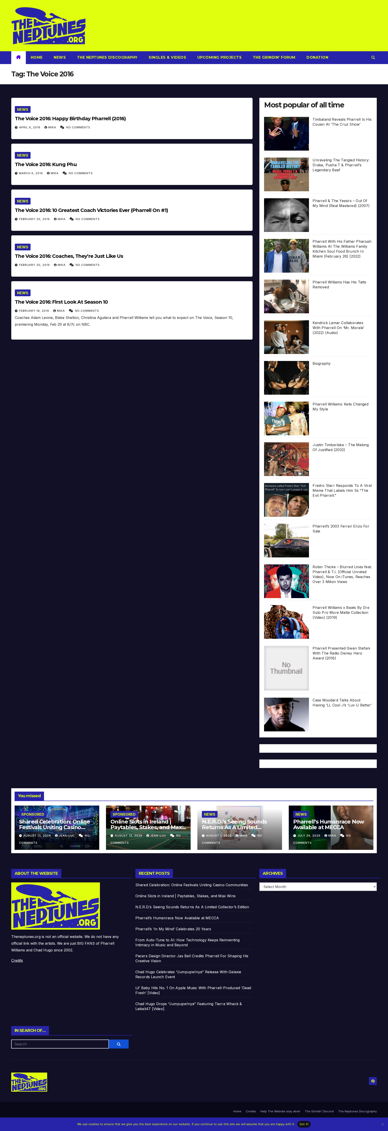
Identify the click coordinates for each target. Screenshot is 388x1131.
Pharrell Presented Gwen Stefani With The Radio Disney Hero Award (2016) (341, 653)
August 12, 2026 (129, 835)
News (59, 57)
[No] (382, 1124)
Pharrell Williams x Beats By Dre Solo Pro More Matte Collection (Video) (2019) (341, 612)
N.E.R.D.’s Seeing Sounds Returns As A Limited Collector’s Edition (234, 827)
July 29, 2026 (309, 835)
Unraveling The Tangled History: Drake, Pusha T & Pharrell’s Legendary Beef (341, 165)
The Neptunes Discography (107, 57)
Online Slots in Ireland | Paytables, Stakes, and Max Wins (146, 827)
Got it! (304, 1124)
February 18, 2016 (34, 310)
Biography (322, 363)
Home (37, 57)
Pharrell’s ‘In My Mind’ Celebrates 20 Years (173, 929)
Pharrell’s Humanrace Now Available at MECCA (328, 824)
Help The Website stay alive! (280, 1111)
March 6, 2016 (31, 173)
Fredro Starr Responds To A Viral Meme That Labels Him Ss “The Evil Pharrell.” (342, 490)
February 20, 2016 (35, 219)
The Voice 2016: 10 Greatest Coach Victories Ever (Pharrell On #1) (91, 210)
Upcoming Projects (219, 57)
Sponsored (32, 814)
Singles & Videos (167, 57)
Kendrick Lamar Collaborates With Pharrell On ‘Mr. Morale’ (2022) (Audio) (338, 328)
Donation (316, 57)
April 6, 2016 (30, 127)
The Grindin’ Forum (273, 57)
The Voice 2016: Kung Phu (46, 164)
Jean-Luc (67, 835)
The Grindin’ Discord (319, 1111)
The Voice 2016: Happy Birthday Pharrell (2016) (70, 119)
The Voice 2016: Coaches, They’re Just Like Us (69, 256)
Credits (17, 960)
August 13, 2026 (37, 835)
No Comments (78, 127)
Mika (52, 127)
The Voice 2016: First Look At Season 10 (61, 302)
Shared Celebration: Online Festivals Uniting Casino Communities (54, 827)
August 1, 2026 (219, 835)
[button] (373, 57)
